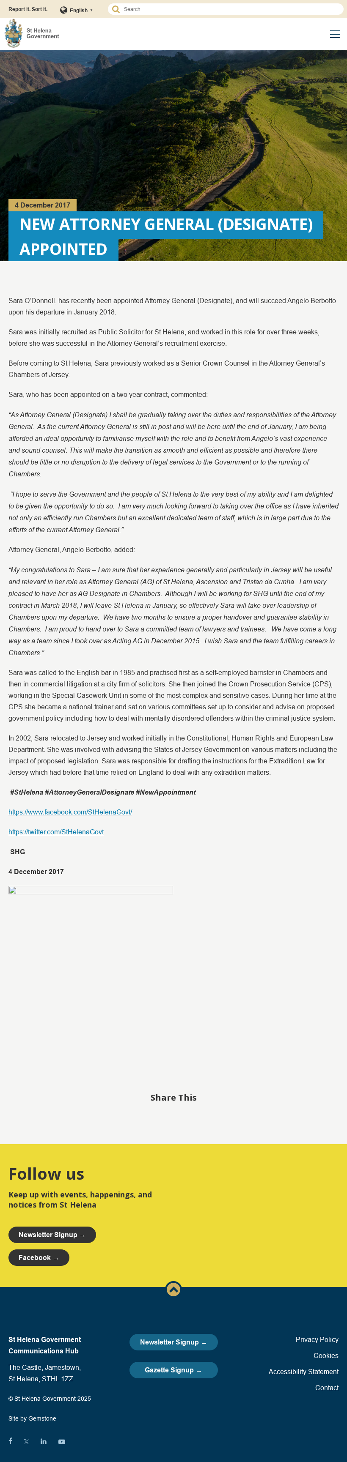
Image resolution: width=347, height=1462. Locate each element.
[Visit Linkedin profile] (44, 1441)
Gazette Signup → (173, 1370)
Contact (327, 1387)
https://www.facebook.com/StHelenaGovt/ (70, 812)
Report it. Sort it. (27, 9)
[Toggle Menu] (335, 34)
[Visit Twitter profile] (26, 1441)
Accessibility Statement (304, 1371)
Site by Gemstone (32, 1418)
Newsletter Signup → (173, 1342)
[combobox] (229, 9)
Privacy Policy (317, 1339)
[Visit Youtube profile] (61, 1441)
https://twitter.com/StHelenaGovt (56, 832)
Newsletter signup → (52, 1235)
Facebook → (39, 1258)
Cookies (326, 1355)
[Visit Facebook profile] (10, 1441)
